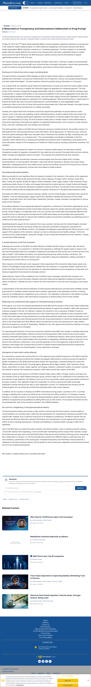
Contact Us (45, 625)
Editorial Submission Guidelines (45, 629)
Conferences (58, 3)
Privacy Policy (45, 633)
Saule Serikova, (47, 581)
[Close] (88, 680)
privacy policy (38, 492)
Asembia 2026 (68, 8)
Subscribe (80, 488)
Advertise (45, 623)
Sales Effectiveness (78, 8)
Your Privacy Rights (45, 637)
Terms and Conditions (45, 635)
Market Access (13, 499)
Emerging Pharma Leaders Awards (38, 8)
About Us (41, 673)
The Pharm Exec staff (38, 540)
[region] (45, 680)
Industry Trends (24, 499)
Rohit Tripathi (48, 520)
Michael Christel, (37, 601)
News (32, 3)
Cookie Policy (20, 685)
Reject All (68, 680)
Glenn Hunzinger (48, 601)
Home (33, 673)
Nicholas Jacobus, (37, 520)
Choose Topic (14, 8)
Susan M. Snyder (57, 581)
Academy (40, 3)
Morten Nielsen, (37, 581)
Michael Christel (37, 559)
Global (5, 499)
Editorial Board (46, 627)
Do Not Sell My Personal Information (45, 631)
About (45, 620)
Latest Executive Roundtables (56, 8)
